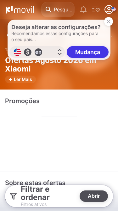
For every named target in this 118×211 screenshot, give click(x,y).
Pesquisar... (64, 9)
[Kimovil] (20, 9)
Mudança (87, 52)
